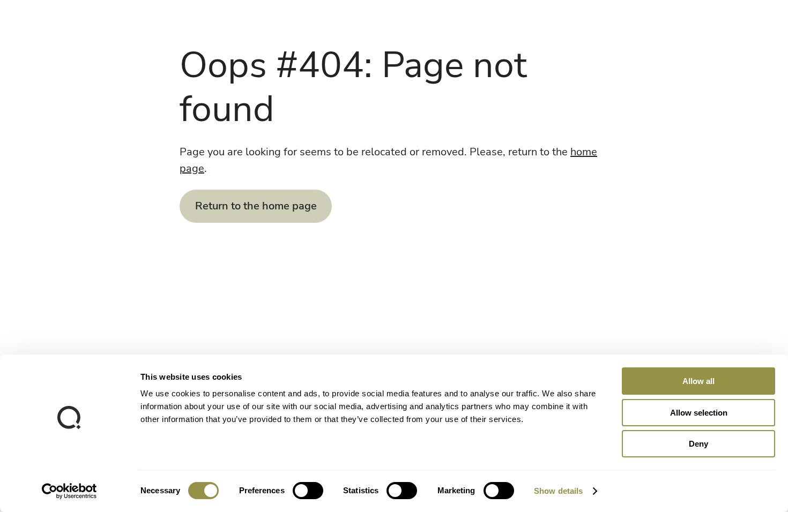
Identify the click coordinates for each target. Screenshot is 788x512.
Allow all (698, 381)
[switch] (308, 490)
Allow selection (698, 412)
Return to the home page (256, 206)
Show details (558, 490)
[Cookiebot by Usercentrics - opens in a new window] (69, 491)
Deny (698, 443)
